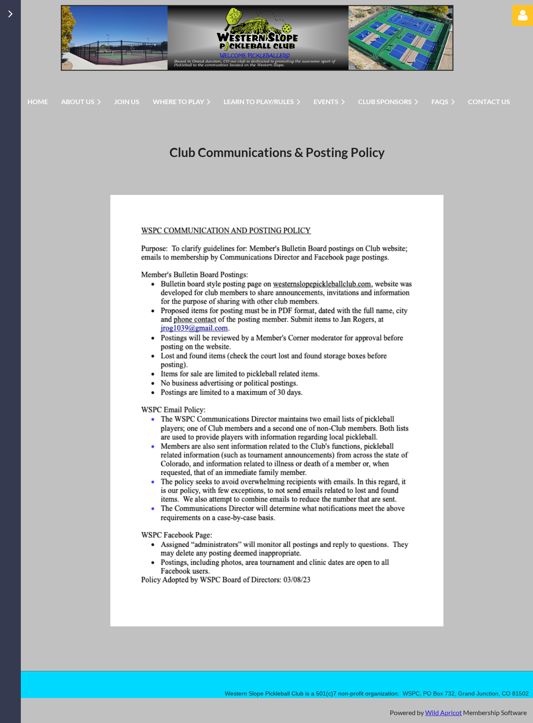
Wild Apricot (443, 712)
